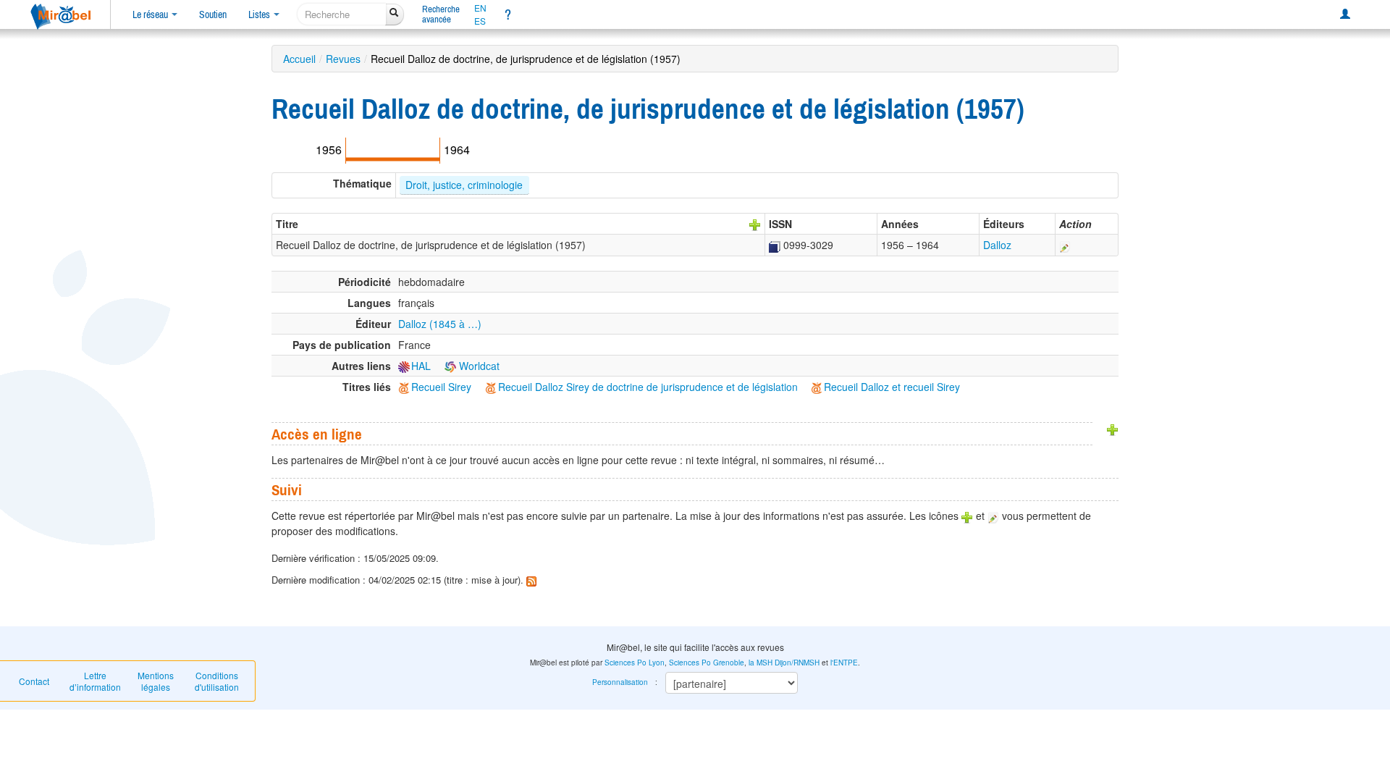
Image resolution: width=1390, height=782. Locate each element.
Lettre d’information (95, 681)
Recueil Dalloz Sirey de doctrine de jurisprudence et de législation (648, 386)
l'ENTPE (844, 662)
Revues (343, 58)
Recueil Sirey (441, 386)
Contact (34, 681)
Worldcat (478, 365)
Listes (260, 14)
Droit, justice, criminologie (464, 184)
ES (480, 21)
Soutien (213, 14)
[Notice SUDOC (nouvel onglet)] (774, 244)
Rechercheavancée (441, 14)
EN (480, 8)
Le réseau (151, 14)
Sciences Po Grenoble (706, 662)
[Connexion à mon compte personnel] (1345, 14)
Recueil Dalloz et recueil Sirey (892, 386)
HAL (421, 365)
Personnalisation (620, 682)
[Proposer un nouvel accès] (1113, 428)
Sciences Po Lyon (635, 662)
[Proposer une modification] (1065, 244)
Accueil (299, 58)
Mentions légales (156, 681)
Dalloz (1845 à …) (439, 323)
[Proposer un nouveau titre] (755, 223)
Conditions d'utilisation (217, 681)
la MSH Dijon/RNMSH (784, 662)
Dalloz (997, 244)
